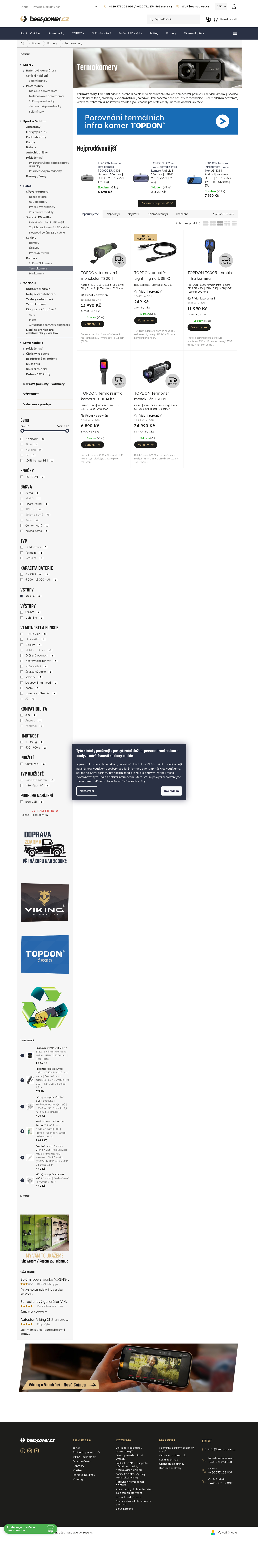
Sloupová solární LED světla (47, 232)
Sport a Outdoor (35, 121)
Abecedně (182, 214)
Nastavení (87, 791)
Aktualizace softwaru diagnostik (49, 325)
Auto (32, 314)
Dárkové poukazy (84, 1474)
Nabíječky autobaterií (41, 294)
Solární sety (36, 111)
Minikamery (36, 273)
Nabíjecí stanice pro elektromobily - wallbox (42, 331)
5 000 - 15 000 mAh (40, 579)
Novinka (33, 449)
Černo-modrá (36, 525)
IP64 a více (35, 634)
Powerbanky (34, 86)
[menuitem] (30, 33)
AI (29, 698)
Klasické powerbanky (43, 91)
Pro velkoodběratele (128, 1497)
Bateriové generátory (41, 70)
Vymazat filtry (43, 811)
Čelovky (34, 248)
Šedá (31, 520)
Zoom (31, 688)
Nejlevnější (113, 214)
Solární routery (36, 369)
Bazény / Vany (36, 176)
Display (32, 645)
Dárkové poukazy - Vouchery (44, 384)
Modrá (32, 498)
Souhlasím (171, 791)
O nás (24, 7)
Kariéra (77, 1470)
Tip (29, 455)
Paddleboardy (36, 137)
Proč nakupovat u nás (46, 7)
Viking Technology (84, 1456)
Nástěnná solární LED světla (47, 222)
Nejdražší (134, 214)
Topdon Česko (82, 1461)
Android (33, 720)
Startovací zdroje (38, 289)
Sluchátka (33, 364)
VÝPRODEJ (31, 394)
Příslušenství (34, 157)
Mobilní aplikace (38, 650)
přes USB (33, 801)
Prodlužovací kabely (42, 207)
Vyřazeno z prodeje (37, 404)
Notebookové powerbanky (46, 96)
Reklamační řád (168, 1459)
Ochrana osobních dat (173, 1455)
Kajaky (31, 142)
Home (27, 186)
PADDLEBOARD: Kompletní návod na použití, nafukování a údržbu (132, 1466)
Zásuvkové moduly (41, 212)
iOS (30, 715)
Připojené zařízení (39, 780)
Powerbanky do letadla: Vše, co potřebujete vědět (133, 1491)
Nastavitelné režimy (40, 661)
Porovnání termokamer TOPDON (130, 1483)
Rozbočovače (38, 197)
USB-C (33, 596)
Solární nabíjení (37, 75)
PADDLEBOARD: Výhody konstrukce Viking (130, 1476)
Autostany (33, 127)
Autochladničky (37, 152)
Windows (34, 726)
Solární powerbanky (41, 101)
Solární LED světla (38, 217)
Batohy (31, 147)
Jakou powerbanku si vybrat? (129, 1457)
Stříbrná (33, 509)
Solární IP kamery (40, 263)
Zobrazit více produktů (155, 203)
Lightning (34, 617)
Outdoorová (35, 547)
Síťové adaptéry (37, 191)
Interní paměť (36, 785)
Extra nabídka (33, 343)
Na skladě (34, 439)
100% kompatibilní (39, 460)
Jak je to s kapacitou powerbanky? (129, 1449)
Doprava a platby (170, 1467)
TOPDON (29, 283)
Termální (33, 552)
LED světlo (34, 639)
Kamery (31, 258)
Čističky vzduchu (37, 353)
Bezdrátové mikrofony (41, 358)
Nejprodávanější (157, 214)
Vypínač (33, 677)
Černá (31, 493)
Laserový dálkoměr (40, 693)
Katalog (78, 1479)
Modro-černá (36, 504)
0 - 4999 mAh (36, 574)
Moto (32, 319)
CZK (220, 6)
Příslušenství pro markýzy (45, 171)
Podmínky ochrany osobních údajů (176, 1449)
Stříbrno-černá (37, 514)
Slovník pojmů (124, 1508)
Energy (28, 65)
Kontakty (78, 1465)
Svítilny (31, 237)
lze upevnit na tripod (40, 682)
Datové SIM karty (38, 374)
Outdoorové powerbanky (45, 106)
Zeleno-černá (36, 531)
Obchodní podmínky (171, 1463)
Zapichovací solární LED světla (49, 227)
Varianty (90, 324)
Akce (31, 444)
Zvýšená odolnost (39, 655)
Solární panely (38, 81)
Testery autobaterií (39, 299)
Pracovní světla (39, 253)
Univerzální (35, 764)
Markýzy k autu (36, 132)
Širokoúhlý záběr (38, 671)
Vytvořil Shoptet (228, 1532)
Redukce (33, 558)
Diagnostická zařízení (41, 309)
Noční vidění (35, 666)
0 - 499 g (33, 742)
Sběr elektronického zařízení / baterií (133, 1502)
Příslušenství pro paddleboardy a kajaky (49, 164)
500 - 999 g (35, 747)
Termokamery (38, 268)
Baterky (34, 243)
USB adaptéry (38, 202)
